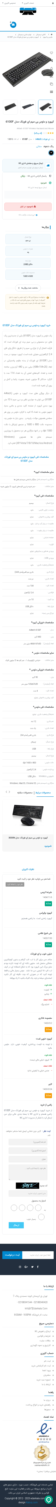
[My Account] (51, 3)
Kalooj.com (32, 1503)
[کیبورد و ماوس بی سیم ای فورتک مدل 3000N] (28, 815)
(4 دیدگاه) (38, 133)
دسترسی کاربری (9, 3)
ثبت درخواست (12, 1255)
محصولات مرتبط (43, 793)
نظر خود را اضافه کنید (15, 884)
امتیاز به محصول (39, 1201)
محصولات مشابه (24, 793)
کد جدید (43, 1186)
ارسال (16, 1225)
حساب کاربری (28, 3)
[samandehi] (42, 1455)
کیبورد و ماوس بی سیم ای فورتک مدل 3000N (28, 838)
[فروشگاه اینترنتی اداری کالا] (51, 35)
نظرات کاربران (28, 869)
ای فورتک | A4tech (42, 139)
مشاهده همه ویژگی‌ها (29, 288)
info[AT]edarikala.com (36, 1309)
